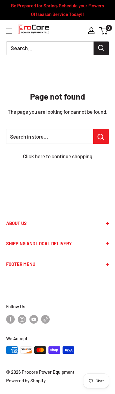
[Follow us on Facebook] (10, 319)
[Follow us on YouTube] (33, 319)
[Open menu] (9, 31)
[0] (104, 30)
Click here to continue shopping (57, 156)
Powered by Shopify (26, 380)
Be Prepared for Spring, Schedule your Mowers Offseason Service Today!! (57, 10)
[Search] (101, 48)
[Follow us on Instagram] (22, 319)
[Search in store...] (101, 136)
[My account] (91, 30)
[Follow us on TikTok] (45, 319)
